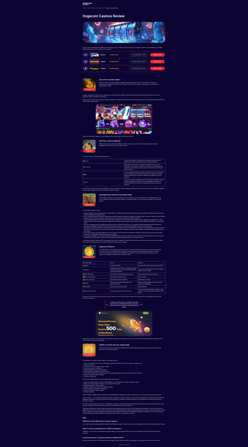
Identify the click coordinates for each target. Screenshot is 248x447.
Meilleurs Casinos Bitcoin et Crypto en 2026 (93, 8)
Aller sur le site (157, 54)
